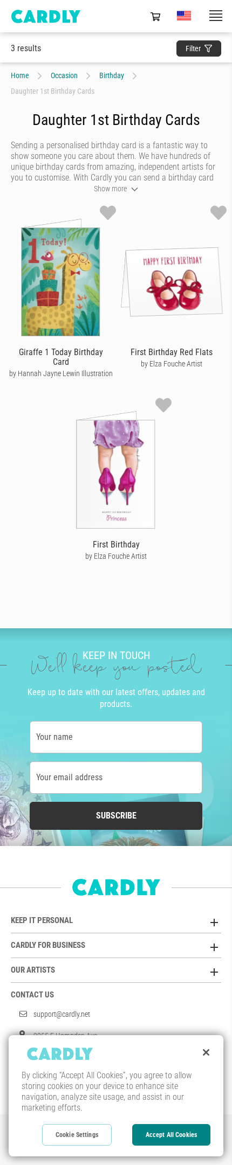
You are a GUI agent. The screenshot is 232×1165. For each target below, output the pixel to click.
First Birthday (116, 544)
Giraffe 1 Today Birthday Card (61, 357)
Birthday (111, 75)
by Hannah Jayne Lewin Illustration (61, 373)
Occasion (64, 75)
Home (20, 75)
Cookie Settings (77, 1135)
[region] (116, 1095)
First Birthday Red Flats (172, 352)
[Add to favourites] (108, 213)
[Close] (206, 1052)
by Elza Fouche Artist (171, 363)
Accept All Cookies (171, 1135)
